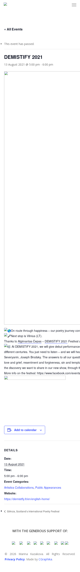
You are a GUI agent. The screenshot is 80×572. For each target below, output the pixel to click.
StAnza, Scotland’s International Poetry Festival (32, 511)
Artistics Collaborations (19, 487)
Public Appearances (48, 487)
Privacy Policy (15, 559)
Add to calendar (25, 430)
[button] (74, 5)
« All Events (13, 29)
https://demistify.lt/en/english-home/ (27, 499)
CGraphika (45, 559)
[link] (29, 341)
